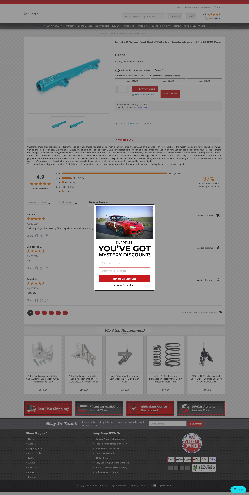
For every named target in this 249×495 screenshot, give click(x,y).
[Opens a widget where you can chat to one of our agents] (238, 490)
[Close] (151, 207)
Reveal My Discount (124, 278)
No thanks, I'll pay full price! (124, 285)
